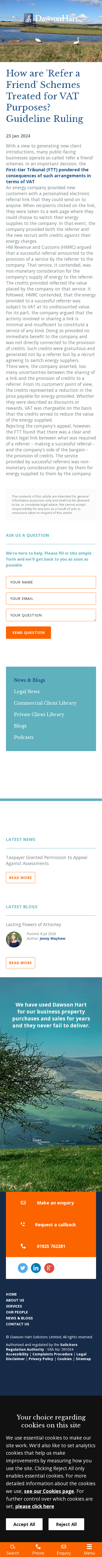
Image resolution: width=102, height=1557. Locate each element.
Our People (17, 1312)
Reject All (66, 1524)
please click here (34, 1506)
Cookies (64, 1358)
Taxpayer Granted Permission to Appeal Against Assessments (46, 860)
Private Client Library (39, 714)
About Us (15, 1300)
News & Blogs (29, 680)
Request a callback (55, 1225)
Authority (35, 1349)
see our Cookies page (49, 1491)
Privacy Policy (41, 1358)
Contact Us (17, 1324)
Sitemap (83, 1358)
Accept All (24, 1524)
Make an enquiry (55, 1203)
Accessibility (17, 1354)
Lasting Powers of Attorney (33, 924)
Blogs (20, 726)
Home (11, 1294)
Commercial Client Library (45, 703)
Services (14, 1306)
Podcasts (23, 737)
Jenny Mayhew (52, 938)
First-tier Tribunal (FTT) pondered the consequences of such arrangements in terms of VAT (48, 175)
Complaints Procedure (52, 1354)
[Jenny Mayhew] (14, 939)
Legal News (27, 691)
